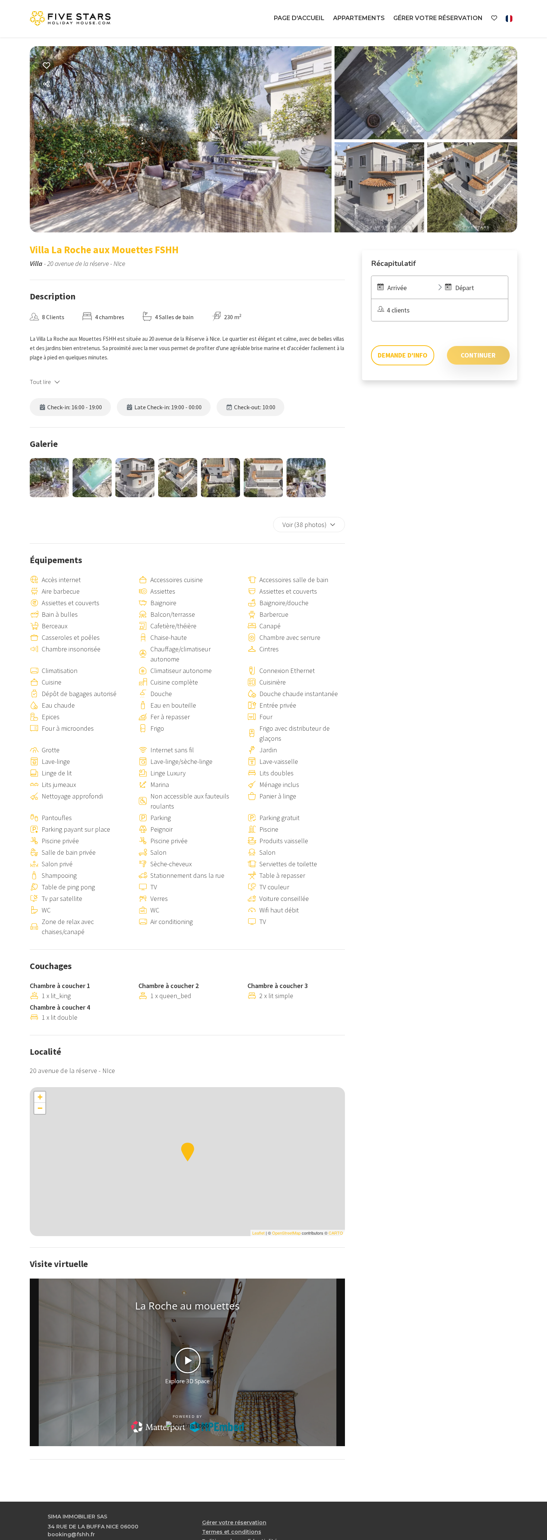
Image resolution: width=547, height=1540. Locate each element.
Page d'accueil (299, 18)
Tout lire (40, 382)
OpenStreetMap (286, 1233)
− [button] (40, 1108)
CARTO (336, 1233)
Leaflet (258, 1233)
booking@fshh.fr (71, 1534)
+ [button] (40, 1097)
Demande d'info (403, 355)
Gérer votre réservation (438, 18)
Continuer (478, 355)
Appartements (359, 18)
